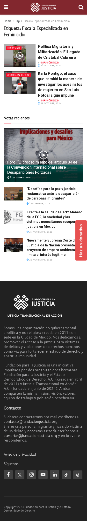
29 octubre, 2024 (50, 103)
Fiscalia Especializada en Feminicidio (47, 21)
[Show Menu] (6, 7)
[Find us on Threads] (77, 474)
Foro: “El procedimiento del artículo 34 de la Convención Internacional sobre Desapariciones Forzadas (42, 167)
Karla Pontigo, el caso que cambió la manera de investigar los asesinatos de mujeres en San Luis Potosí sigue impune (60, 84)
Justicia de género (18, 75)
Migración (13, 48)
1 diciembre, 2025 (20, 177)
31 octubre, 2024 (50, 65)
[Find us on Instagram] (31, 474)
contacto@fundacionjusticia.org (31, 421)
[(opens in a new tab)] (20, 55)
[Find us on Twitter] (19, 474)
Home (7, 21)
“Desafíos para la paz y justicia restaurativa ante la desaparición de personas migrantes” (53, 193)
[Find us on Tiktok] (66, 474)
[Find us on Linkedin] (54, 474)
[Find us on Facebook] (8, 474)
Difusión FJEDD (50, 62)
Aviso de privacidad (20, 454)
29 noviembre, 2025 (40, 231)
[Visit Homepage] (43, 7)
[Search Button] (81, 7)
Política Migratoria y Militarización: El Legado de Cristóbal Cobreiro (59, 52)
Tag (17, 21)
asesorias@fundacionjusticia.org (30, 436)
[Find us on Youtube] (43, 474)
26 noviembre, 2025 (40, 259)
